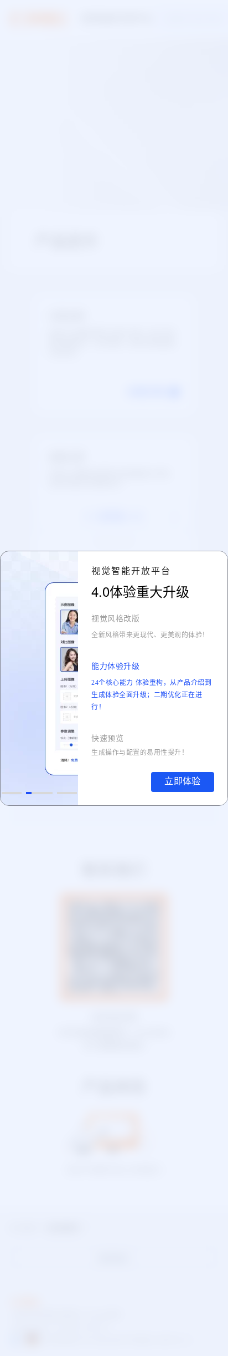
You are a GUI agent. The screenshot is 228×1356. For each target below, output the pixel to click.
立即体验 (182, 781)
